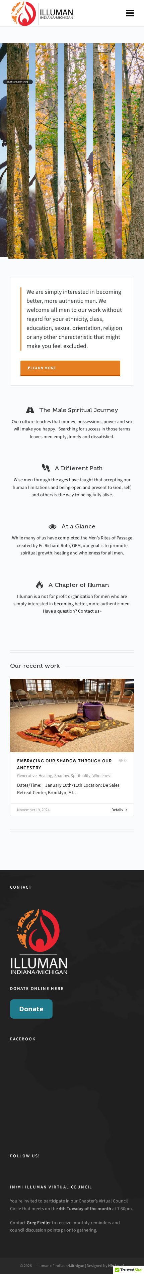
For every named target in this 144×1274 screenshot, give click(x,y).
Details (117, 802)
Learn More (43, 368)
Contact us (88, 611)
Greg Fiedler (39, 1223)
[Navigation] (130, 13)
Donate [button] (31, 1008)
